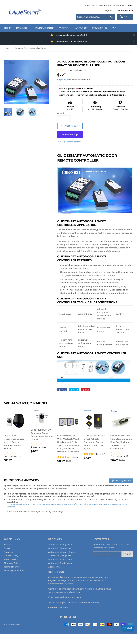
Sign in (108, 10)
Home (7, 28)
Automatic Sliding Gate (60, 559)
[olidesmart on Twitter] (61, 617)
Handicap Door (44, 28)
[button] (72, 70)
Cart (127, 16)
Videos (64, 28)
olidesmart (15, 624)
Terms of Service (12, 567)
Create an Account (124, 10)
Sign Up (127, 554)
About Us (81, 28)
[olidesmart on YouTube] (74, 617)
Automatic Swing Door (59, 548)
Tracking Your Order (14, 570)
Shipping (61, 79)
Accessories (54, 567)
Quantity (61, 113)
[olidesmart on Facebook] (65, 617)
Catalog (22, 28)
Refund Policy (11, 559)
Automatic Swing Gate (59, 555)
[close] (134, 34)
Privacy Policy (11, 555)
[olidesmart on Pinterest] (70, 617)
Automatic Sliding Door (60, 544)
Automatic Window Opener (62, 552)
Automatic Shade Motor (60, 563)
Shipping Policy (12, 563)
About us (8, 552)
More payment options (69, 141)
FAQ (114, 28)
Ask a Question (122, 480)
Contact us (99, 28)
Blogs (7, 548)
